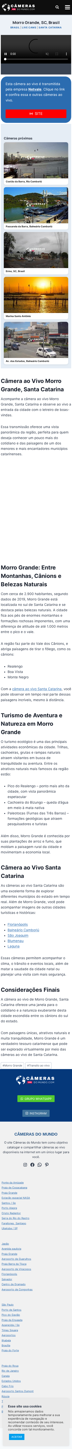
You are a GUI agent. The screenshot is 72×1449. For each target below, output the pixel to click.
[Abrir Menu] (67, 7)
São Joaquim (18, 935)
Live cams (29, 27)
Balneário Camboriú (23, 930)
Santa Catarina (50, 27)
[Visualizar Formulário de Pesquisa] (57, 7)
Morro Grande (12, 1065)
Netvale (34, 89)
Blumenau (16, 941)
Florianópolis (18, 924)
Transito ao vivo (38, 1065)
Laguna (14, 946)
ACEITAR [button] (16, 1436)
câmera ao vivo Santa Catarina (37, 689)
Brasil (15, 27)
